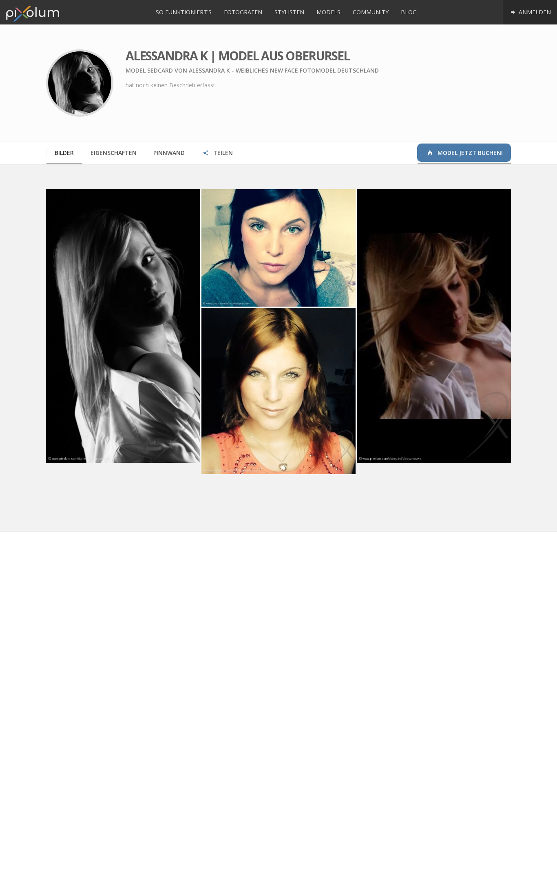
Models (328, 12)
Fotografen (243, 12)
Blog (409, 12)
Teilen (222, 153)
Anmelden (534, 12)
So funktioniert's (184, 12)
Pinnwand (169, 153)
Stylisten (289, 12)
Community (371, 12)
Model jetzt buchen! (469, 153)
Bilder (64, 153)
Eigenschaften (114, 153)
